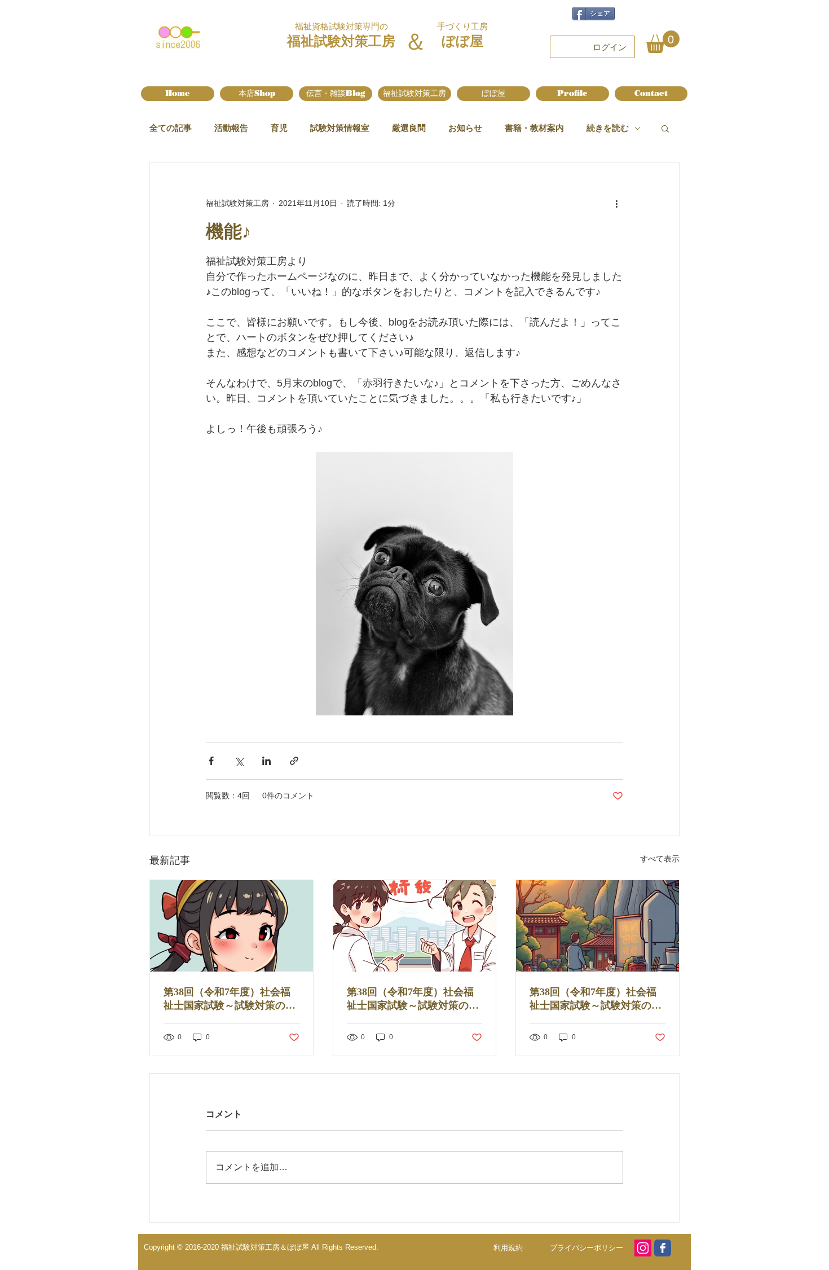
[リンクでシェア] (294, 760)
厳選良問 (409, 128)
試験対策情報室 (339, 128)
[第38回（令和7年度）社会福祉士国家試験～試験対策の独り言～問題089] (597, 926)
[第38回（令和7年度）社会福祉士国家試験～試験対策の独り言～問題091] (231, 926)
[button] (663, 41)
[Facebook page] (662, 1248)
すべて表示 (660, 858)
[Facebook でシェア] (211, 760)
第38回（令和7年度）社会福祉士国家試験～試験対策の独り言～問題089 (596, 999)
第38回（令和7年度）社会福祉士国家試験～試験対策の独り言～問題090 (413, 999)
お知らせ (465, 128)
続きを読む (608, 128)
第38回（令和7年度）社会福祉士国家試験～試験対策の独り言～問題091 (230, 999)
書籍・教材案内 (534, 128)
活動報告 (231, 128)
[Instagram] (642, 1248)
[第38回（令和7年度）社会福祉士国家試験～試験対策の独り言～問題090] (414, 926)
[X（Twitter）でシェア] (238, 760)
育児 (279, 128)
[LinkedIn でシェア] (266, 760)
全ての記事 (170, 128)
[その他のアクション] (616, 203)
